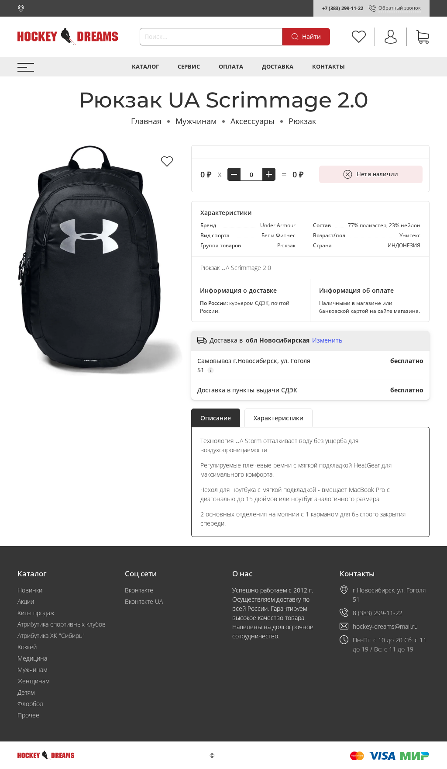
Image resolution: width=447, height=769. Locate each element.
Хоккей (27, 647)
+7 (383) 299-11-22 (342, 8)
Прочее (28, 715)
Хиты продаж (35, 613)
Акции (25, 601)
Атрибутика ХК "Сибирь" (51, 635)
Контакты (328, 66)
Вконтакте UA (144, 601)
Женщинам (33, 681)
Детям (25, 692)
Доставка (277, 66)
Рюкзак (302, 121)
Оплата (231, 66)
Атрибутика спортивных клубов (61, 624)
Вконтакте (139, 590)
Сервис (189, 66)
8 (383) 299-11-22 (377, 613)
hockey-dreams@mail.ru (385, 626)
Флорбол (30, 704)
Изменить (327, 340)
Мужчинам (196, 121)
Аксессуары (252, 121)
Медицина (32, 658)
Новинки (29, 590)
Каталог (145, 66)
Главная (146, 121)
